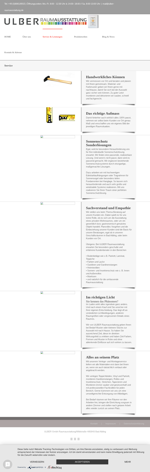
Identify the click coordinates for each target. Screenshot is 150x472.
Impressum (110, 423)
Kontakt (94, 423)
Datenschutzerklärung (134, 423)
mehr (128, 461)
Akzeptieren (82, 461)
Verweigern (37, 461)
